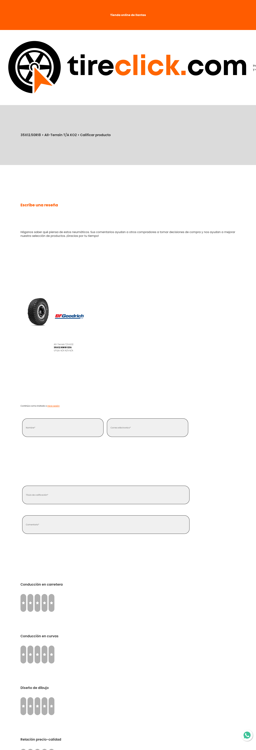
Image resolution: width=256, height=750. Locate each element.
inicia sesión (53, 405)
